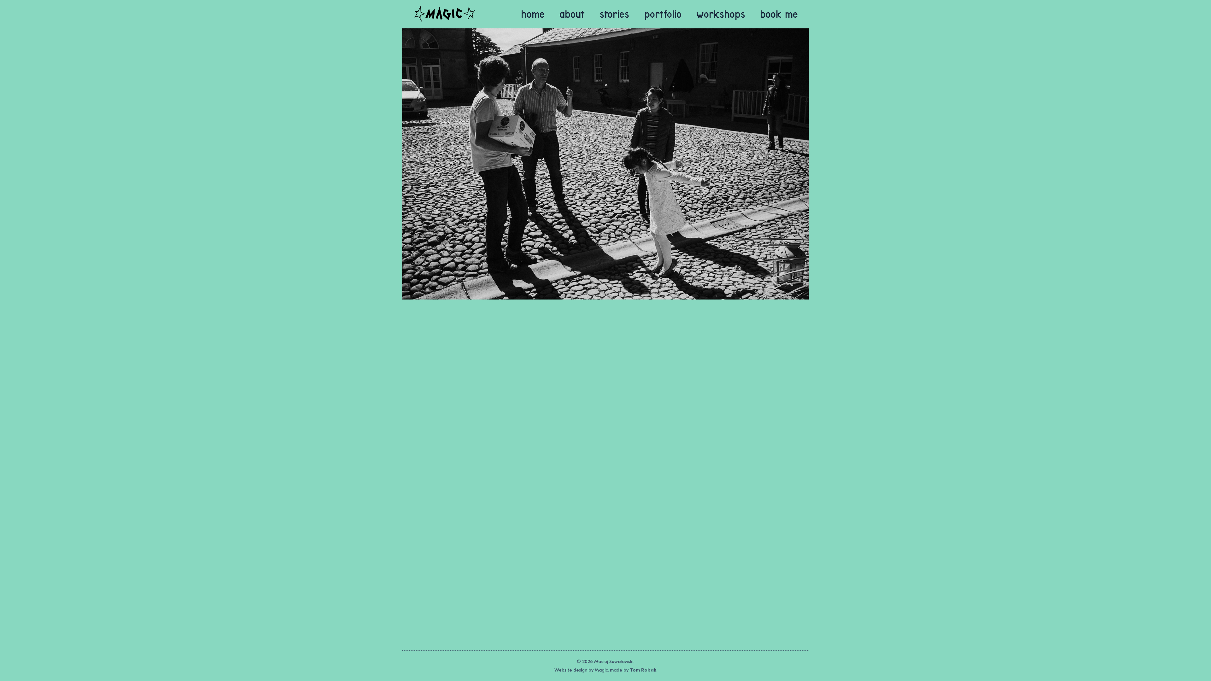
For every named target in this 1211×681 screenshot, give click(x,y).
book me (779, 14)
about (572, 14)
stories (614, 14)
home (533, 14)
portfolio (663, 14)
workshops (720, 14)
